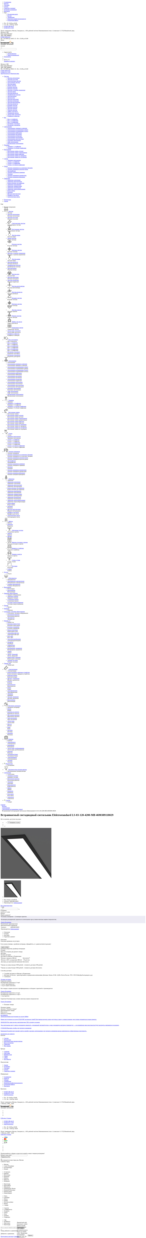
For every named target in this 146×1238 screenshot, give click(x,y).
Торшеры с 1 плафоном (14, 146)
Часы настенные (12, 718)
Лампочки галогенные (13, 180)
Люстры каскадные (13, 99)
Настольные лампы (14, 412)
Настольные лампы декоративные (17, 152)
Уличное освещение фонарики (16, 177)
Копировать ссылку (15, 822)
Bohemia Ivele (8, 1054)
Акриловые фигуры (13, 633)
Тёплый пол (10, 617)
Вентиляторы (11, 590)
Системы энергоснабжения (15, 602)
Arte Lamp (7, 1053)
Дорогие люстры (12, 110)
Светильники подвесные (14, 136)
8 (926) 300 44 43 (5, 37)
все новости (4, 1015)
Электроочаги (11, 742)
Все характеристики (6, 905)
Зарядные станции (12, 596)
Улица (6, 166)
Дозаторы (10, 782)
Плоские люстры (12, 87)
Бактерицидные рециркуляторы (17, 769)
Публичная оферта (12, 20)
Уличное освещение (14, 451)
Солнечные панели (13, 599)
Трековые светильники (14, 160)
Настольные (7, 149)
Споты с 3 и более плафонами (16, 165)
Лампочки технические (14, 187)
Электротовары (12, 669)
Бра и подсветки (13, 339)
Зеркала (9, 533)
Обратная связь (14, 73)
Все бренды (7, 1059)
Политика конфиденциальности (16, 19)
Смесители (10, 797)
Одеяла (9, 569)
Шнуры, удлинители (13, 678)
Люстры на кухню (12, 79)
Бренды (6, 3)
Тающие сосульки (12, 660)
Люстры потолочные (13, 78)
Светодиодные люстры (14, 81)
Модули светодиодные (14, 193)
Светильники (8, 126)
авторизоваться (11, 53)
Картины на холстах (13, 712)
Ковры (9, 709)
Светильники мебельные (14, 133)
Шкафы (9, 536)
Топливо (9, 760)
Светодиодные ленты (13, 197)
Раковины (10, 791)
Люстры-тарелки (12, 108)
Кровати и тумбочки (18, 548)
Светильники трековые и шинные (17, 128)
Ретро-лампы (11, 190)
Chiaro (6, 1056)
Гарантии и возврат (9, 8)
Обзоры (6, 1080)
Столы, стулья (16, 560)
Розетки (9, 681)
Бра (5, 117)
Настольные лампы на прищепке (16, 155)
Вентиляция (7, 587)
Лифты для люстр (12, 111)
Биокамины (10, 745)
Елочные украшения (13, 627)
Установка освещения (10, 9)
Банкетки (10, 524)
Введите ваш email (6, 1155)
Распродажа (7, 199)
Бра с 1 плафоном (12, 119)
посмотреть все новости (8, 1034)
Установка (7, 1066)
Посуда (9, 724)
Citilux (6, 1057)
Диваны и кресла (17, 554)
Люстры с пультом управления (16, 90)
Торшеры (6, 145)
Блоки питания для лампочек (15, 183)
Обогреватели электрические (15, 581)
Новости (6, 1078)
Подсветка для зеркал (13, 123)
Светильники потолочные (15, 137)
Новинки (6, 608)
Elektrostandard (18, 903)
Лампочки (7, 178)
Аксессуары (10, 721)
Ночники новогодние (13, 624)
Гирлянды (10, 642)
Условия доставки (6, 979)
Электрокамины (12, 757)
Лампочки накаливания (14, 184)
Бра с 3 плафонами (12, 122)
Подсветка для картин (13, 125)
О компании (7, 2)
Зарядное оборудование (11, 593)
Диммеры (10, 693)
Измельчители (11, 785)
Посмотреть (7, 56)
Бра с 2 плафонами (12, 120)
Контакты (7, 11)
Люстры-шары (11, 84)
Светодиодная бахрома (14, 639)
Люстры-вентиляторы (13, 102)
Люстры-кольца (11, 96)
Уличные (10, 174)
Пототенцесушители (13, 778)
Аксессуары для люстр (14, 114)
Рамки (9, 687)
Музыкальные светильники (15, 143)
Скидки (8, 800)
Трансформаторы (12, 690)
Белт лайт (10, 636)
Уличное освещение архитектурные (17, 169)
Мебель (10, 521)
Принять (30, 1235)
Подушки (14, 566)
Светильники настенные (14, 134)
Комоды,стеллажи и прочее (20, 542)
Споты (6, 158)
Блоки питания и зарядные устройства (18, 672)
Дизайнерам (10, 17)
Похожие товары (9, 1004)
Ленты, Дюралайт (12, 654)
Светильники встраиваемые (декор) (17, 129)
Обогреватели (12, 578)
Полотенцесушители (13, 614)
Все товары (7, 1046)
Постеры (10, 730)
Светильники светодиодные (15, 139)
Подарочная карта (12, 14)
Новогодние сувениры (14, 657)
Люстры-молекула (12, 93)
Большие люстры (12, 105)
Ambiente (6, 1051)
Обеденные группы (17, 530)
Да (2, 35)
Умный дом (7, 663)
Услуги (6, 572)
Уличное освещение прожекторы (16, 175)
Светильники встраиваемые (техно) (17, 131)
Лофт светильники (12, 142)
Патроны (10, 192)
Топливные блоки (12, 754)
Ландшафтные (11, 171)
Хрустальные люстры (13, 82)
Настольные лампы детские (15, 151)
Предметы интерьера (14, 705)
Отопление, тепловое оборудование (14, 611)
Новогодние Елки (12, 630)
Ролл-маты (10, 794)
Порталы (10, 751)
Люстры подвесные (13, 101)
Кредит (9, 16)
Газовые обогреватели (13, 584)
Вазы (8, 727)
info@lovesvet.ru (5, 73)
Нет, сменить (7, 35)
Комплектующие (12, 675)
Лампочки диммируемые (14, 186)
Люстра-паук (11, 97)
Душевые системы (12, 775)
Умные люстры (11, 85)
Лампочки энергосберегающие (16, 189)
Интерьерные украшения (14, 648)
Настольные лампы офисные (15, 154)
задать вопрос (5, 947)
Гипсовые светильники (14, 140)
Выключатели (11, 684)
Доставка (6, 5)
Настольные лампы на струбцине (17, 157)
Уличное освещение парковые (16, 172)
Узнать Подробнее (6, 922)
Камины (10, 739)
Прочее (6, 605)
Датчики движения (13, 697)
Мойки (9, 788)
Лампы (9, 651)
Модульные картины (13, 715)
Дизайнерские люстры (13, 94)
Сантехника (7, 772)
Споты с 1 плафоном (13, 161)
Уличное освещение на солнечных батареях (20, 168)
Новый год (7, 620)
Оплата (6, 6)
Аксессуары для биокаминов (15, 748)
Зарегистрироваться (13, 55)
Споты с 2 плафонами (13, 163)
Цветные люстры (12, 88)
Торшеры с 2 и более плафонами (16, 148)
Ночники (10, 733)
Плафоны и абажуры (13, 116)
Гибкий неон (11, 645)
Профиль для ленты (13, 195)
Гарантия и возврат (9, 1071)
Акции (6, 201)
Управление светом (13, 113)
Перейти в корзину (9, 61)
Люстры (6, 76)
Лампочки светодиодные (14, 181)
